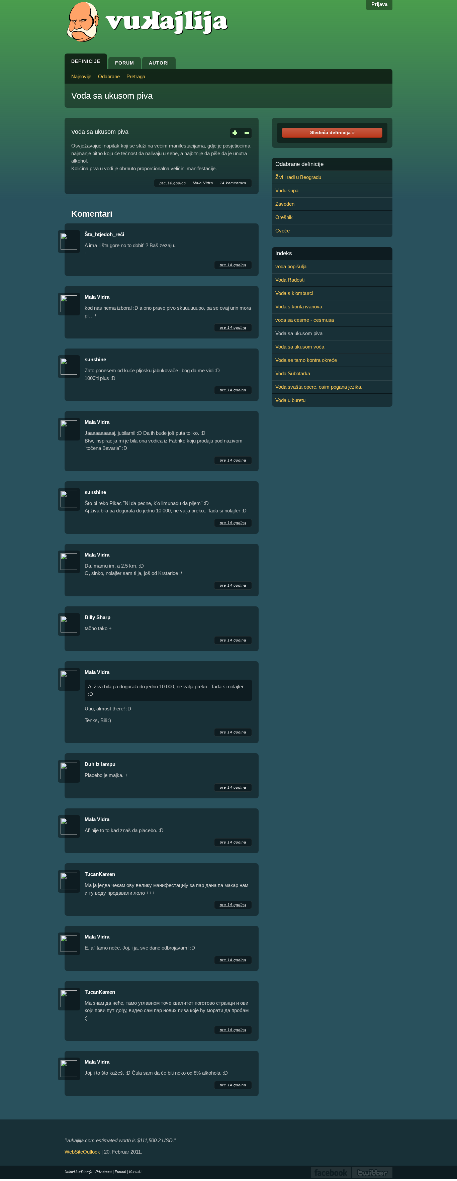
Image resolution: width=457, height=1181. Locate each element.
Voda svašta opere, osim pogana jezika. (318, 387)
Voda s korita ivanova (298, 306)
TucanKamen (100, 874)
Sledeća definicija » (332, 132)
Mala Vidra (203, 183)
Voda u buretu (290, 400)
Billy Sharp (97, 617)
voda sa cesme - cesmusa (304, 320)
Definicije (85, 61)
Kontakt (135, 1172)
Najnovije (81, 76)
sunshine (95, 359)
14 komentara (233, 183)
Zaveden (284, 204)
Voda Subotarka (292, 373)
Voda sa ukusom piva (112, 96)
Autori (159, 63)
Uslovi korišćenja (78, 1172)
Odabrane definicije (299, 164)
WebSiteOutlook (82, 1152)
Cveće (282, 230)
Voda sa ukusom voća (299, 347)
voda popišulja (290, 266)
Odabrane (109, 76)
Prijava (379, 4)
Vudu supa (286, 190)
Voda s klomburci (294, 293)
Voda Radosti (289, 280)
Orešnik (284, 217)
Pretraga (135, 76)
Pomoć (120, 1172)
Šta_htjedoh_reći (104, 234)
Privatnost (103, 1172)
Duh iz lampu (100, 764)
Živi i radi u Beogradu (298, 177)
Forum (124, 63)
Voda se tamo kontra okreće (306, 360)
